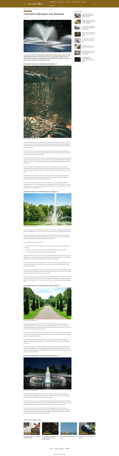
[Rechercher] (94, 3)
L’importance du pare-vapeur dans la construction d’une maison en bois (88, 53)
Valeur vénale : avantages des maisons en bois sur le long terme (88, 34)
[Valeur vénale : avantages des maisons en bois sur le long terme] (78, 34)
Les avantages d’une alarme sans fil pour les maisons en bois (88, 40)
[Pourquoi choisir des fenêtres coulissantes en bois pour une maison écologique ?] (78, 21)
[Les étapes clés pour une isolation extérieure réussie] (78, 46)
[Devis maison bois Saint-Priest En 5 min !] (87, 428)
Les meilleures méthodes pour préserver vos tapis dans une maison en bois (88, 28)
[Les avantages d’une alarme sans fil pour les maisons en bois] (78, 40)
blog (26, 433)
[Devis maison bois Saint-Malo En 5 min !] (68, 428)
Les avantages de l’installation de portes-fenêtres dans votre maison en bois (50, 438)
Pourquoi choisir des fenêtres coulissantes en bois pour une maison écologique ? (88, 21)
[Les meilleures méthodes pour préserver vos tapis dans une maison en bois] (78, 28)
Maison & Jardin (28, 11)
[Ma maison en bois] (37, 4)
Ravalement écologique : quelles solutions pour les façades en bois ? (87, 15)
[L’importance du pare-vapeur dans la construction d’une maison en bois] (78, 52)
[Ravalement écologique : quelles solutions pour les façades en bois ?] (78, 15)
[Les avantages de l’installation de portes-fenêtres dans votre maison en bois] (78, 59)
